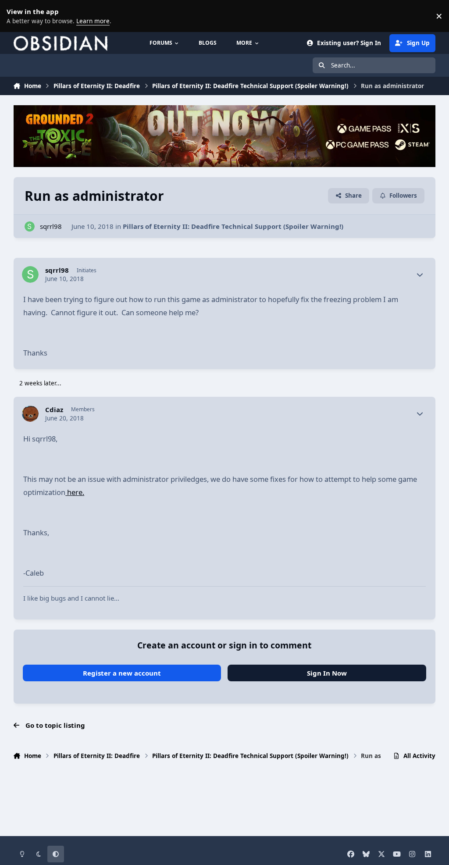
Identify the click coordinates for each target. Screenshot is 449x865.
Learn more (17, 15)
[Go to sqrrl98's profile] (30, 226)
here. (74, 492)
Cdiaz (54, 410)
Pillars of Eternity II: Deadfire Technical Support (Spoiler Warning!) (233, 226)
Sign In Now (327, 673)
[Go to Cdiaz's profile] (30, 414)
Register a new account (122, 673)
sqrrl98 (51, 226)
